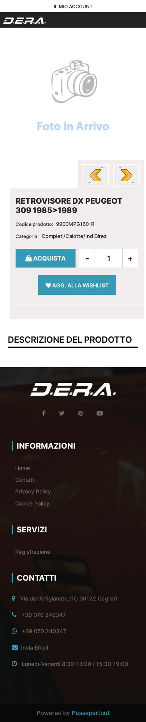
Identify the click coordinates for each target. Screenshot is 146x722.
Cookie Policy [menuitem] (32, 503)
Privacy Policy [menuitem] (33, 491)
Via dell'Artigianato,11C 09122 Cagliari (68, 598)
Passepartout (91, 713)
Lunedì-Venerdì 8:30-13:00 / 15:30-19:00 (75, 663)
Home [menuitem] (22, 468)
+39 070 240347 (43, 614)
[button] (73, 97)
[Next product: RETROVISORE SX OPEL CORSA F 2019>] (126, 175)
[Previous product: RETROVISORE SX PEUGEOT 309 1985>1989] (95, 175)
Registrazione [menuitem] (32, 551)
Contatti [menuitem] (25, 479)
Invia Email (34, 647)
